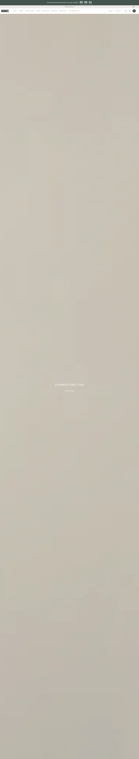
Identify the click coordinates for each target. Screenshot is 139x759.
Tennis (21, 10)
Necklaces (45, 10)
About (111, 10)
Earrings (54, 10)
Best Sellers (30, 10)
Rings (38, 10)
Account (118, 10)
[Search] (125, 11)
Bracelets (63, 10)
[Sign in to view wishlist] (129, 11)
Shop (15, 10)
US (133, 6)
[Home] (5, 11)
